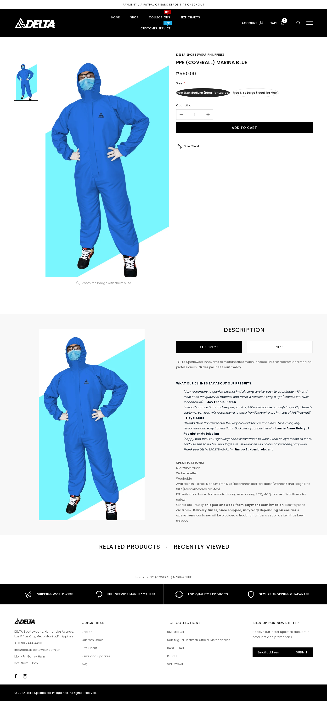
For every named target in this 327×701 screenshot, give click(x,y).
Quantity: (183, 105)
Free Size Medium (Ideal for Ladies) (203, 93)
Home (139, 577)
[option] (107, 165)
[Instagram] (25, 676)
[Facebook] (15, 676)
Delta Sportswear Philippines (200, 55)
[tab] (128, 546)
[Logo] (50, 23)
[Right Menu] (309, 23)
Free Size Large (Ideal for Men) (256, 93)
